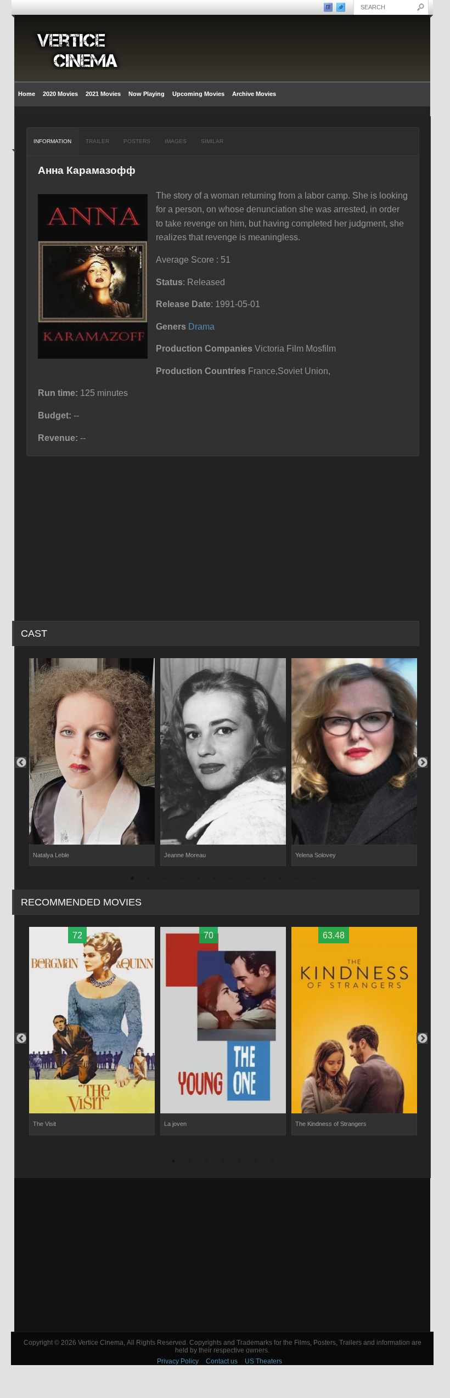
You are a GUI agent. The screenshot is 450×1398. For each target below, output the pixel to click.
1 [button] (132, 879)
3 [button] (165, 879)
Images (176, 141)
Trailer (97, 141)
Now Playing (146, 93)
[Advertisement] (222, 1255)
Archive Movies (252, 94)
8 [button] (247, 879)
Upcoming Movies (198, 93)
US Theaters (263, 1361)
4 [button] (181, 879)
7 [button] (231, 879)
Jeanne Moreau (185, 855)
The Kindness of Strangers (331, 1123)
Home (26, 93)
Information (52, 141)
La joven (175, 1123)
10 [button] (280, 879)
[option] (92, 762)
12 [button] (313, 879)
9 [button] (263, 879)
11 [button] (296, 879)
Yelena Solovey (315, 855)
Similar (212, 141)
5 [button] (198, 879)
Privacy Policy (178, 1361)
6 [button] (214, 879)
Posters (136, 141)
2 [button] (148, 879)
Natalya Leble (51, 855)
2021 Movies (103, 93)
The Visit (44, 1123)
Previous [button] (20, 762)
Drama (201, 326)
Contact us (222, 1361)
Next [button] (422, 762)
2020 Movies (60, 93)
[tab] (52, 141)
